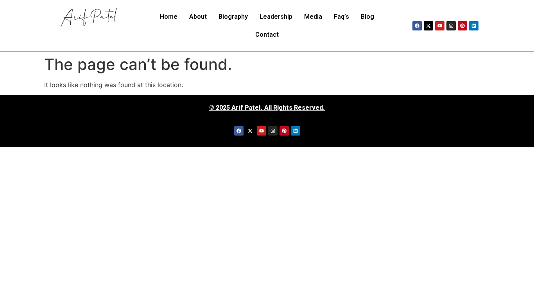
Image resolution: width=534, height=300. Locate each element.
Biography (233, 16)
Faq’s (341, 16)
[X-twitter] (428, 25)
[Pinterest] (462, 25)
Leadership (276, 16)
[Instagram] (451, 25)
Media (313, 16)
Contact (267, 34)
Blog (367, 16)
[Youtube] (439, 25)
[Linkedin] (473, 25)
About (198, 16)
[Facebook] (417, 25)
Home (168, 16)
